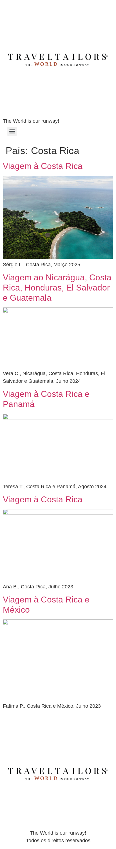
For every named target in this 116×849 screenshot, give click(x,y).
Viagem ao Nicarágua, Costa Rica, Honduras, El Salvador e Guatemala (57, 287)
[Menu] (12, 131)
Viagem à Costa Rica (42, 166)
